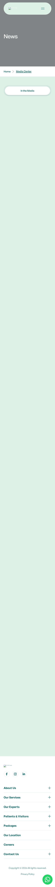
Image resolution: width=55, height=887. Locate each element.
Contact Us (11, 854)
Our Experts (12, 806)
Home (7, 71)
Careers (9, 844)
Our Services (12, 797)
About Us (10, 788)
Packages (10, 825)
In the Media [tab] (27, 90)
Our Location (12, 835)
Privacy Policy (27, 874)
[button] (42, 8)
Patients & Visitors (16, 816)
